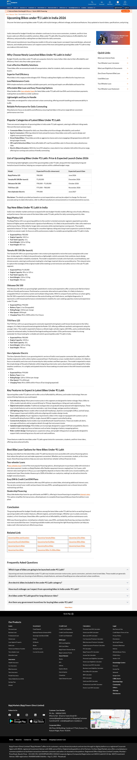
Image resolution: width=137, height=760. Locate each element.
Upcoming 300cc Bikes (77, 542)
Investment (31, 7)
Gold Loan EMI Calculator (90, 681)
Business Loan (12, 632)
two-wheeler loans (28, 91)
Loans (8, 7)
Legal (114, 626)
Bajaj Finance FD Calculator (91, 652)
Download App (118, 681)
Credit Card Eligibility (65, 629)
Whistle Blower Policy (119, 652)
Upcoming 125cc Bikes (77, 538)
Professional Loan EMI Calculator (92, 684)
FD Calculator (87, 648)
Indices (61, 665)
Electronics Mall (52, 7)
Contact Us (27, 739)
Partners (44, 739)
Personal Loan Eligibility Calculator (93, 658)
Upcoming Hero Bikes (16, 550)
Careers (36, 739)
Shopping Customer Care (57, 739)
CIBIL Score (62, 7)
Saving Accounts (37, 648)
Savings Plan (12, 682)
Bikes (16, 14)
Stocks (61, 659)
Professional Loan (13, 635)
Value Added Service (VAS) (16, 679)
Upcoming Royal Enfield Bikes (18, 542)
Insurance (22, 7)
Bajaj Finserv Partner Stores (67, 649)
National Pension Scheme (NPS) (42, 632)
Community (117, 684)
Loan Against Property (14, 642)
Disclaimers (116, 639)
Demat (35, 639)
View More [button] (68, 607)
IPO (60, 662)
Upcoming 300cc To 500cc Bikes (48, 550)
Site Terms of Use (118, 629)
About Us (18, 739)
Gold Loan (11, 645)
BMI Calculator (87, 675)
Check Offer (125, 11)
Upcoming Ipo (63, 672)
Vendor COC (116, 658)
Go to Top (67, 614)
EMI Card (62, 640)
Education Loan (12, 655)
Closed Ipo (62, 675)
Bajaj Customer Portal (65, 653)
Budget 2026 (116, 675)
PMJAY (10, 685)
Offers (115, 687)
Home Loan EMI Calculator (91, 632)
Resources (12, 14)
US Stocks (35, 642)
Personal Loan (12, 629)
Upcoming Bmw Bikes (45, 546)
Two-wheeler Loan (13, 652)
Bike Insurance (12, 669)
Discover (115, 666)
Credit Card (63, 626)
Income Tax (116, 669)
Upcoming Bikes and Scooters (18, 538)
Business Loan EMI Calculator (91, 665)
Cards (15, 7)
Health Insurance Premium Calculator (94, 645)
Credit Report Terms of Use (121, 632)
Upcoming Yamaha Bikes (46, 538)
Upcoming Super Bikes (77, 546)
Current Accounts (38, 652)
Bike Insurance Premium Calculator (93, 642)
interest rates (85, 494)
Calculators (90, 7)
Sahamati (115, 672)
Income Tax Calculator (89, 655)
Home (7, 14)
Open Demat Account (65, 678)
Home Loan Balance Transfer (16, 648)
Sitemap (115, 690)
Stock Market (41, 7)
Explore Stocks (63, 669)
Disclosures (117, 693)
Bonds (35, 645)
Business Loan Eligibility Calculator (93, 668)
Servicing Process (118, 642)
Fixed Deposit (37, 629)
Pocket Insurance (13, 675)
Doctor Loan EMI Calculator (91, 688)
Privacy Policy (117, 635)
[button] (125, 3)
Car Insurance (12, 666)
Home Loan (11, 639)
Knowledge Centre (73, 7)
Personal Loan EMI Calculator (91, 629)
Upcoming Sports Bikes (16, 546)
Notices (115, 648)
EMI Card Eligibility (64, 643)
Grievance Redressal (119, 645)
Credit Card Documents (66, 632)
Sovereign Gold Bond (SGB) (40, 635)
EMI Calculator (87, 678)
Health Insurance (13, 662)
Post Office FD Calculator (90, 671)
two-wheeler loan (14, 466)
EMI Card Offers (63, 646)
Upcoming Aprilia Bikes (45, 542)
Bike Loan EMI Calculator (90, 635)
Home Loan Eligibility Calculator (92, 662)
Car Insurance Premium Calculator (93, 639)
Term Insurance (12, 672)
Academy (83, 7)
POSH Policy (116, 655)
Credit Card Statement (65, 635)
